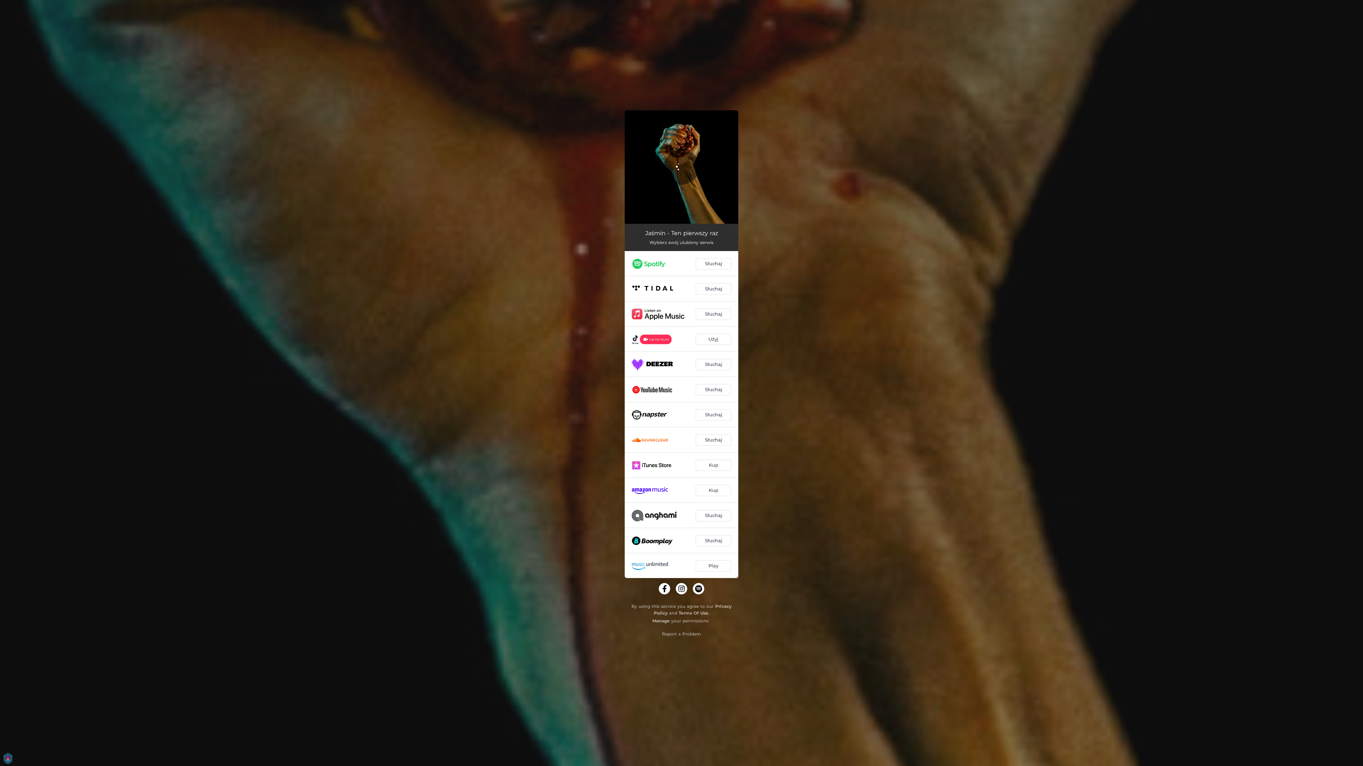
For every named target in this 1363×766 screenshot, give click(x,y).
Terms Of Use (693, 613)
